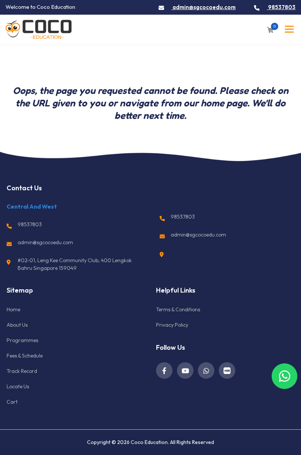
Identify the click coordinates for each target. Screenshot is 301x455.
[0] (270, 29)
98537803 (281, 7)
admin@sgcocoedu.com (203, 7)
